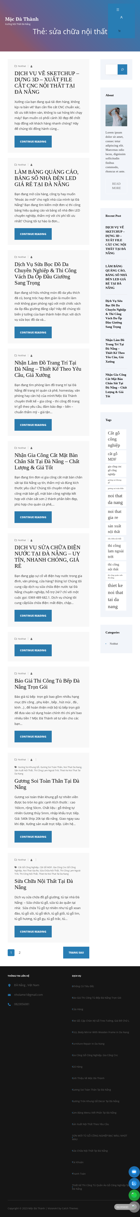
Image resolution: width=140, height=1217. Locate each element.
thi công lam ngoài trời (46, 770)
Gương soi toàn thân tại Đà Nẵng (47, 784)
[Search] (122, 69)
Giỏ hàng (77, 1066)
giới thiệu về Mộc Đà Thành (88, 1078)
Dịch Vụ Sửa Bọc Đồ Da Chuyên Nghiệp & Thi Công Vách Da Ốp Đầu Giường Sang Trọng (45, 273)
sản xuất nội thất (24, 770)
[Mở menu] (118, 10)
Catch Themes (70, 1208)
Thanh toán (79, 1173)
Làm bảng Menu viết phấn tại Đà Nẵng (94, 1112)
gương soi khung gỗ (28, 767)
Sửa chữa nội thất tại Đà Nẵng (44, 884)
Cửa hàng (77, 1009)
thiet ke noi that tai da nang (54, 873)
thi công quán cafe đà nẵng (115, 576)
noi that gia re (31, 870)
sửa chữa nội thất (49, 870)
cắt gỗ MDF (46, 867)
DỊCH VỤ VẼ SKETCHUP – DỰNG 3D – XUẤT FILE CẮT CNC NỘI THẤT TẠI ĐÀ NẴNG (47, 82)
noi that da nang (72, 767)
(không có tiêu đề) (83, 986)
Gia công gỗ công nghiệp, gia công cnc (95, 1055)
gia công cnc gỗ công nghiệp (115, 470)
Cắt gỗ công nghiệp (28, 867)
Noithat (22, 66)
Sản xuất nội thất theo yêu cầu (90, 1124)
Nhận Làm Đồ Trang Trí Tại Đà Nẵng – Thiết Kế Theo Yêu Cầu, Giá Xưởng (48, 369)
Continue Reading (33, 141)
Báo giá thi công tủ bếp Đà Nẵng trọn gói (47, 684)
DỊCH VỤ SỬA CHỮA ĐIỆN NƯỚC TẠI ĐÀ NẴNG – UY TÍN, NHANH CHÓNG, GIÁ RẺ (47, 556)
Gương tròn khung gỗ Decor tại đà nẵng (95, 1101)
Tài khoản (77, 1162)
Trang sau (76, 952)
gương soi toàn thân (51, 767)
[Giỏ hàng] (119, 30)
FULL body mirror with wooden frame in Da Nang (100, 1032)
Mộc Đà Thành (22, 19)
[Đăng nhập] (121, 17)
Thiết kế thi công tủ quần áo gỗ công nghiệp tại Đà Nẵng (100, 1187)
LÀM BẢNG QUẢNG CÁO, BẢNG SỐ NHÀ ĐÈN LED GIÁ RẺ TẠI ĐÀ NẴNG (47, 178)
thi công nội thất (29, 873)
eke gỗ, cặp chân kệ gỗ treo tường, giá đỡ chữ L (100, 1020)
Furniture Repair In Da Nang (88, 1043)
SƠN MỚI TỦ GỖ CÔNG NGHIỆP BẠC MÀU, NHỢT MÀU (99, 1137)
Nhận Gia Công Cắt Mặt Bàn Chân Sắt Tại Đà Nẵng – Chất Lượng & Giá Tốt (47, 461)
